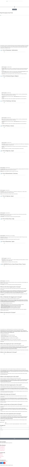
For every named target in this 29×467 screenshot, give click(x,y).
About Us (1, 453)
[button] (14, 7)
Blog (0, 457)
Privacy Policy (2, 456)
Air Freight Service (2, 447)
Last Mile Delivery (2, 450)
